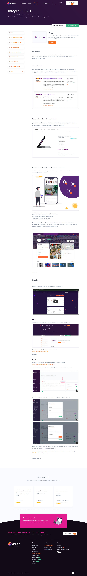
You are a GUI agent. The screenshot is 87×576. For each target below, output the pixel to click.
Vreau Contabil (35, 555)
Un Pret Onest (36, 3)
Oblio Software (14, 573)
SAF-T (35, 561)
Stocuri (29, 3)
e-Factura (35, 557)
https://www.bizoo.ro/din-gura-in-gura (40, 452)
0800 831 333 (47, 547)
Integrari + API (35, 551)
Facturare (23, 3)
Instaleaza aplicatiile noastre (63, 549)
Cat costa (59, 545)
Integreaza (52, 42)
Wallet (33, 563)
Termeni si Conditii (22, 573)
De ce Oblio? (35, 545)
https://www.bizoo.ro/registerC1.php (40, 351)
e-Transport (36, 559)
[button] (16, 71)
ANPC (28, 573)
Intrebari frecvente (48, 545)
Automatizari (46, 3)
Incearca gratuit (72, 3)
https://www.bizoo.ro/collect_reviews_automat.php (43, 364)
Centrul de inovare (36, 553)
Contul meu (60, 3)
